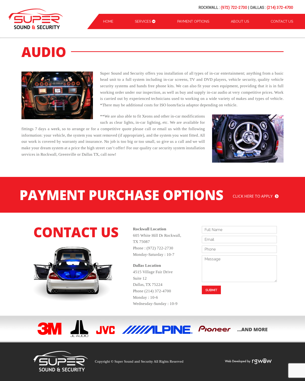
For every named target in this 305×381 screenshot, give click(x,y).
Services (143, 21)
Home (108, 21)
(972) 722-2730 (234, 7)
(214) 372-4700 (280, 7)
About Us (240, 21)
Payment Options (193, 21)
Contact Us (282, 21)
